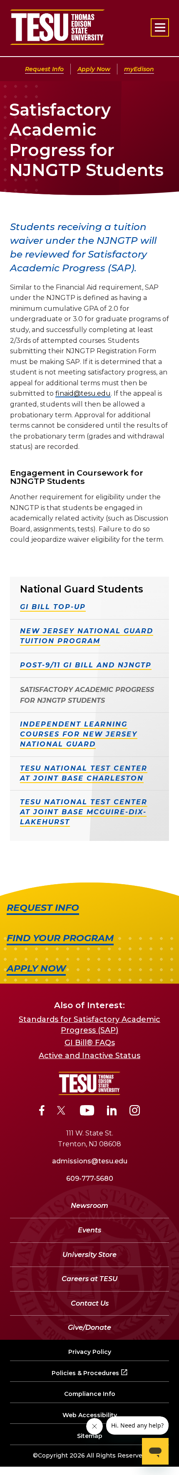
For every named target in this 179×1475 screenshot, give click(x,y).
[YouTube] (87, 1111)
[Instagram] (134, 1111)
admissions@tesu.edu (89, 1161)
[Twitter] (62, 1111)
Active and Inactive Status (89, 1055)
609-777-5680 (89, 1178)
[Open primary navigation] (160, 27)
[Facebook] (42, 1111)
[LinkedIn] (112, 1111)
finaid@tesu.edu (83, 393)
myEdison (139, 69)
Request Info (44, 69)
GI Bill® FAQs (90, 1042)
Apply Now (93, 69)
